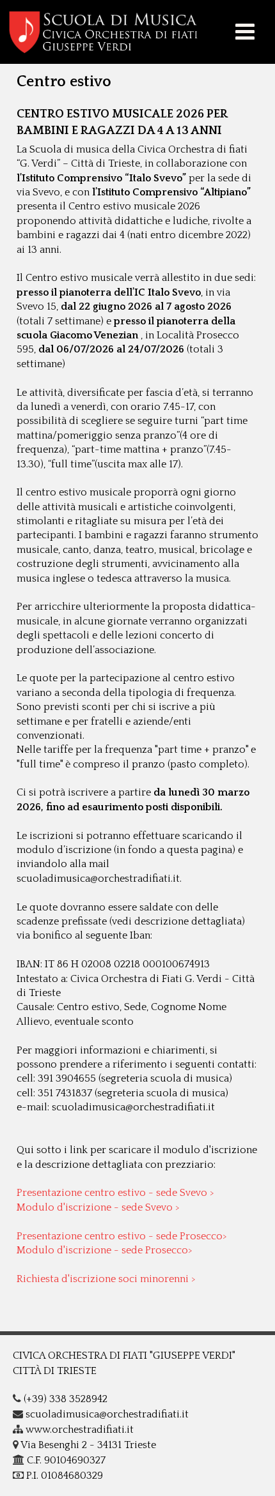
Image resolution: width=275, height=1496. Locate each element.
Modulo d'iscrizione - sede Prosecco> (104, 1250)
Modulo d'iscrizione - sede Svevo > (98, 1207)
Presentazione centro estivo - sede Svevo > (115, 1192)
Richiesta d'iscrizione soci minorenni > (106, 1279)
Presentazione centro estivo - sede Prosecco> (122, 1236)
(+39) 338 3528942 (64, 1399)
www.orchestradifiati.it (78, 1429)
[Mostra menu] (245, 32)
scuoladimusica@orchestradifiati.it (106, 1414)
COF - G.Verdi (137, 32)
